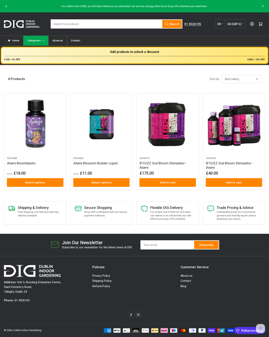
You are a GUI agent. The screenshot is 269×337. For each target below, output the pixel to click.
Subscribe (206, 245)
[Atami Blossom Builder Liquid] (101, 124)
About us (186, 275)
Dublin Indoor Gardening (27, 330)
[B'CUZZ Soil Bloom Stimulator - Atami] (168, 124)
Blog (183, 286)
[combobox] (117, 24)
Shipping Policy (102, 281)
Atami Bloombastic (21, 163)
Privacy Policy (101, 275)
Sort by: (215, 79)
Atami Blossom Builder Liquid (95, 163)
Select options (35, 182)
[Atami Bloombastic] (35, 124)
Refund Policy (101, 286)
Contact (186, 281)
